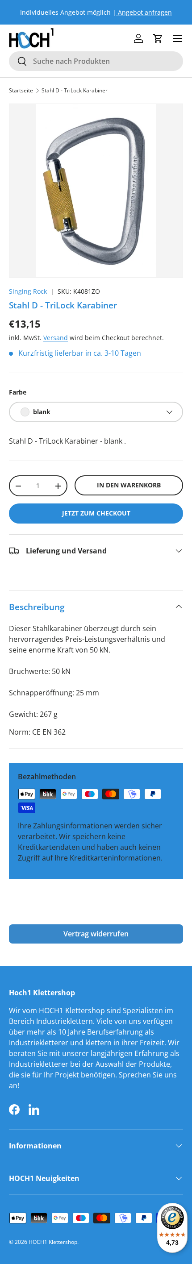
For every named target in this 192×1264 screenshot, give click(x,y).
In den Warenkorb (129, 485)
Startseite (21, 90)
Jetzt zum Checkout (96, 513)
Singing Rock (28, 291)
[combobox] (96, 61)
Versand (55, 337)
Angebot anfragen (144, 12)
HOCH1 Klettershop (53, 1242)
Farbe (17, 392)
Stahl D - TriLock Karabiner (75, 90)
